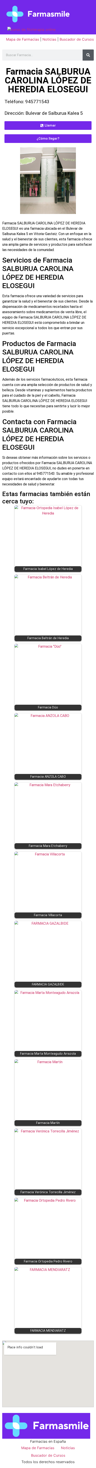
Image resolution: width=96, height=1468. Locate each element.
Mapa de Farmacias (22, 39)
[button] (48, 125)
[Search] (88, 55)
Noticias (49, 39)
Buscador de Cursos (77, 39)
